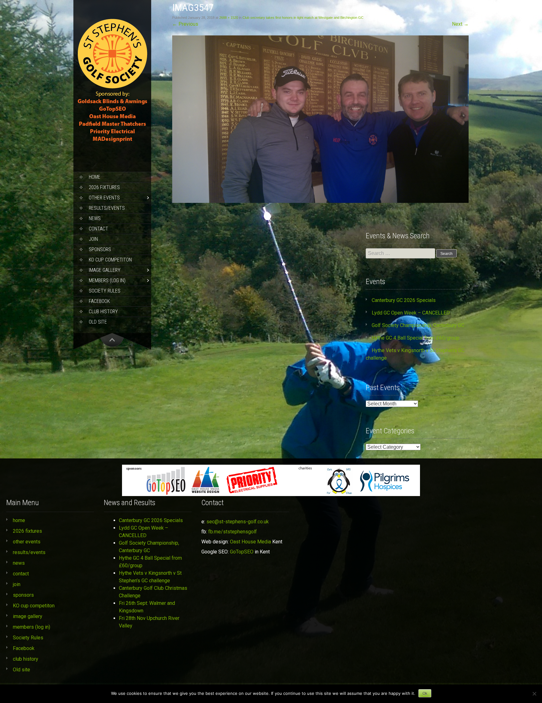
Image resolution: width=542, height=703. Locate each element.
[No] (534, 693)
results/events (107, 208)
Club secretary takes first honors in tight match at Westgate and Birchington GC (303, 17)
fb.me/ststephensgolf (232, 532)
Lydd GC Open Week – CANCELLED (411, 313)
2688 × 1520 (228, 17)
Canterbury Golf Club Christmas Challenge (153, 592)
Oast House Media (250, 542)
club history (103, 311)
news (95, 218)
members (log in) (107, 280)
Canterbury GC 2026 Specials (404, 300)
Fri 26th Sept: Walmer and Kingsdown (147, 607)
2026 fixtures (104, 187)
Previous (185, 24)
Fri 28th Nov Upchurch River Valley (149, 622)
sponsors (100, 249)
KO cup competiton (110, 260)
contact (98, 229)
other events (104, 198)
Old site (98, 322)
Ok (424, 693)
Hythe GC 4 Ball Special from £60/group (416, 338)
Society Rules (104, 291)
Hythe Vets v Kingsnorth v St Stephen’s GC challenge (150, 577)
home (94, 177)
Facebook (99, 301)
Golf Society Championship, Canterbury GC (418, 325)
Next (460, 24)
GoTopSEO (241, 552)
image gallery (104, 270)
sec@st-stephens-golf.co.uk (237, 522)
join (93, 239)
